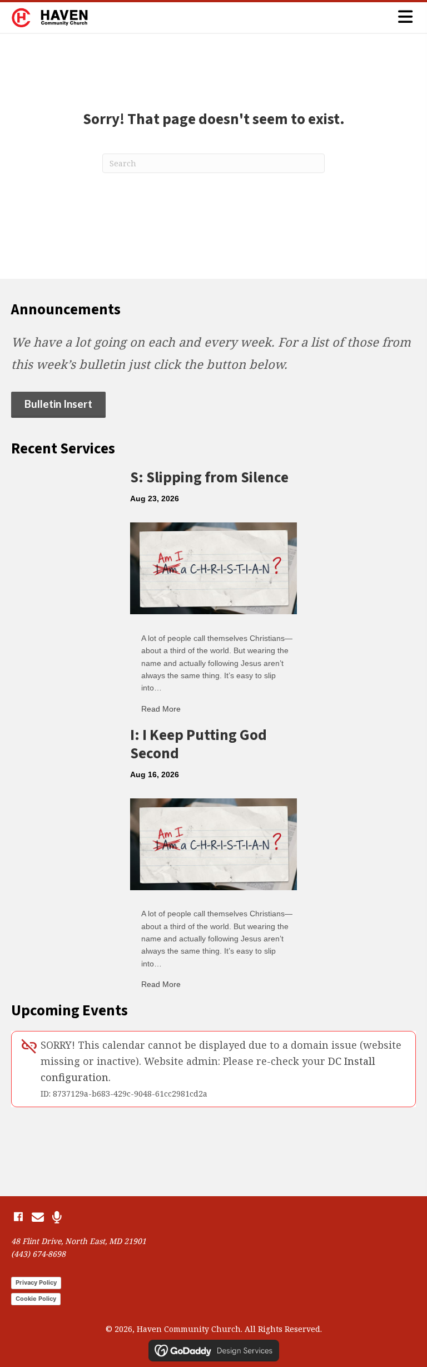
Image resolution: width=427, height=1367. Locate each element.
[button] (18, 1217)
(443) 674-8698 (38, 1253)
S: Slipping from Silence (209, 477)
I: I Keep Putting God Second (198, 744)
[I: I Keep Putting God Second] (213, 843)
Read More (161, 708)
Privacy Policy (36, 1282)
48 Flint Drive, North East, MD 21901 (78, 1241)
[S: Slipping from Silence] (213, 567)
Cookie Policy (36, 1298)
